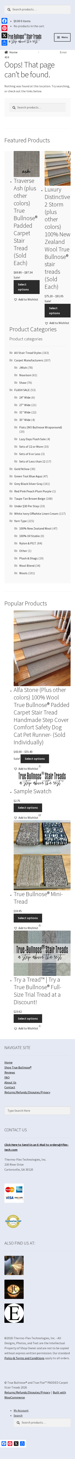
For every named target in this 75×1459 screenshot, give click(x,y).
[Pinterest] (4, 28)
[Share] (4, 42)
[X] (4, 35)
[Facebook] (4, 20)
